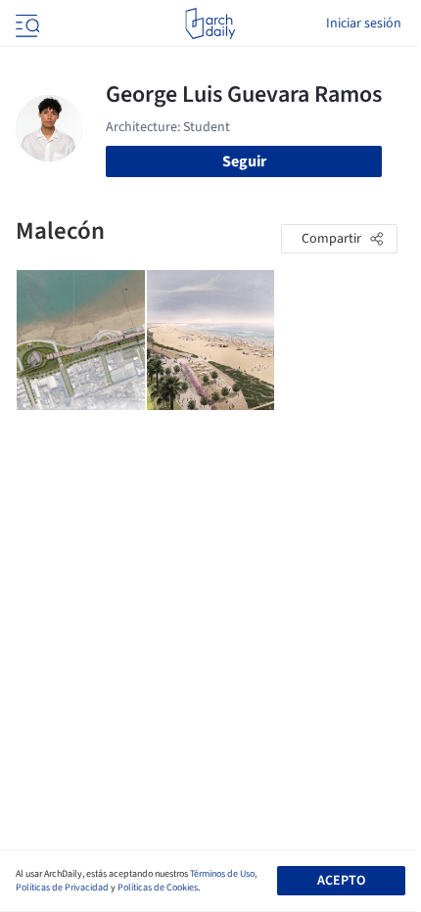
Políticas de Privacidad (62, 887)
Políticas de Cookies (157, 887)
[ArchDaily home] (210, 23)
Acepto (341, 880)
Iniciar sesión (363, 23)
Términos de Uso (222, 874)
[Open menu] (25, 23)
